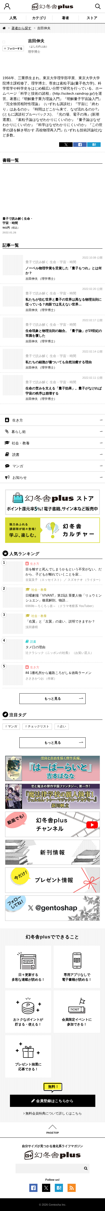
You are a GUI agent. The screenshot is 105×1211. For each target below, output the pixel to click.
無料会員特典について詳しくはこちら (53, 1113)
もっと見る (52, 698)
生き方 (17, 420)
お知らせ (19, 477)
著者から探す (21, 28)
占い (63, 726)
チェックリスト (38, 726)
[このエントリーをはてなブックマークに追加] (59, 1189)
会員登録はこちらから (55, 1101)
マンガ (17, 466)
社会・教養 (21, 443)
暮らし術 (18, 432)
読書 (15, 455)
